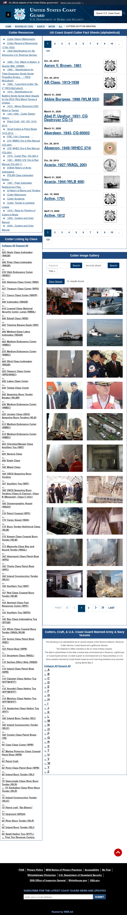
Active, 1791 (54, 198)
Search (76, 265)
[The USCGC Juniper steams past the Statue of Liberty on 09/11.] (65, 332)
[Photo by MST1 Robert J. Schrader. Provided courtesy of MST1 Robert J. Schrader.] (105, 458)
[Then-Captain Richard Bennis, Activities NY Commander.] (105, 395)
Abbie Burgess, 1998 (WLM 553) (71, 99)
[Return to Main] (118, 854)
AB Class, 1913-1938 (61, 82)
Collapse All (8, 245)
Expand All (22, 245)
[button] (72, 2)
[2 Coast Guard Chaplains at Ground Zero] (65, 426)
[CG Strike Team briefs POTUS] (65, 489)
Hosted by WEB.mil (62, 911)
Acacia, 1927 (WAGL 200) (65, 164)
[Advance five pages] (102, 608)
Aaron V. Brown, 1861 (63, 65)
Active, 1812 (54, 215)
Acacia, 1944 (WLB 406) (64, 181)
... (3, 58)
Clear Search (56, 281)
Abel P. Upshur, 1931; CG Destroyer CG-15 (66, 117)
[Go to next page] (95, 608)
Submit (99, 896)
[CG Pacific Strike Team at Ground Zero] (105, 583)
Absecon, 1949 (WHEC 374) (67, 147)
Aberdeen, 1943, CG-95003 (67, 132)
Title (51, 271)
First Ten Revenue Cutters (20, 837)
